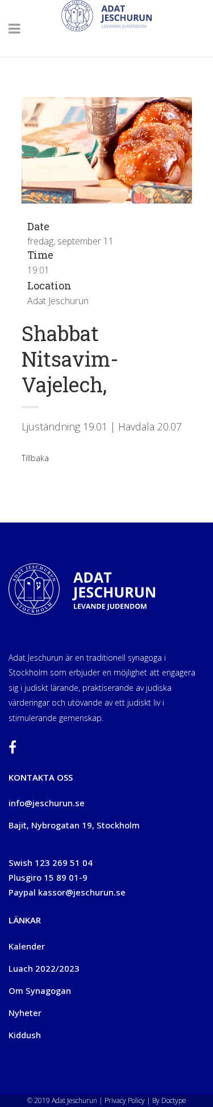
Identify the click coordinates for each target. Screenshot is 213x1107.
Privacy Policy (124, 1100)
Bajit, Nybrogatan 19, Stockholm (74, 825)
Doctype (173, 1100)
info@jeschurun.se (47, 803)
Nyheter (25, 1012)
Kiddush (25, 1034)
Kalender (27, 946)
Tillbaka (35, 458)
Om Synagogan (40, 990)
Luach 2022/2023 (44, 968)
